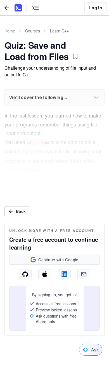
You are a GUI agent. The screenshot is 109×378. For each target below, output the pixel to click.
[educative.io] (18, 7)
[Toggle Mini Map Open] (35, 7)
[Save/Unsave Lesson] (75, 56)
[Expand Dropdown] (96, 97)
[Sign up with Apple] (44, 274)
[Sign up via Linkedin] (64, 274)
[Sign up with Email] (83, 274)
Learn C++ (59, 31)
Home (9, 31)
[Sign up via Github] (25, 274)
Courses (32, 31)
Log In (95, 7)
